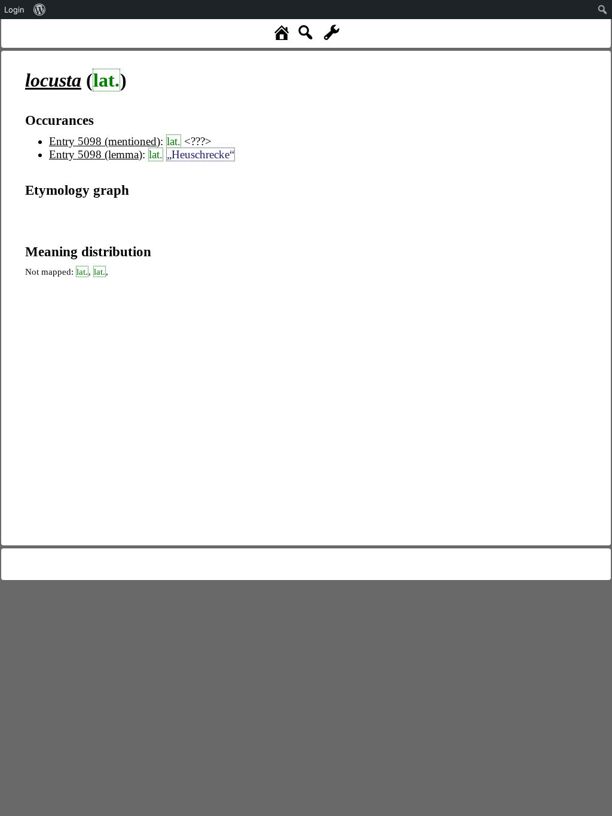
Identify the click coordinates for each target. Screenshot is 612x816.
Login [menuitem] (14, 9)
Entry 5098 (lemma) (95, 154)
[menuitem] (39, 9)
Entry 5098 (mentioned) (104, 141)
